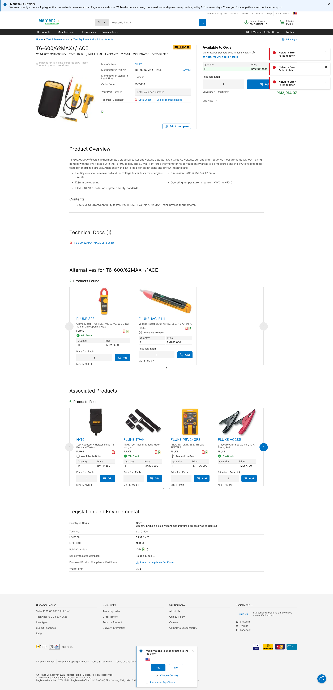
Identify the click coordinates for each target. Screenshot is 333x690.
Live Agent (42, 622)
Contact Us (257, 13)
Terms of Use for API (127, 661)
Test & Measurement (58, 39)
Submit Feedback (46, 627)
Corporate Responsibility (183, 627)
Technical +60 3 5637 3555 (51, 616)
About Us (174, 611)
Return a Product (112, 622)
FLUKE (138, 64)
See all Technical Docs (169, 99)
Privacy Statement (45, 661)
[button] (44, 32)
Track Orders (282, 13)
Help (269, 13)
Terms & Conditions (102, 661)
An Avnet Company (46, 674)
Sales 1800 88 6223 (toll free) (53, 611)
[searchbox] (154, 22)
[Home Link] (49, 22)
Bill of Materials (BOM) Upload (263, 32)
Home (39, 39)
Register (262, 21)
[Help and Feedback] (321, 678)
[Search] (202, 22)
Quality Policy (177, 616)
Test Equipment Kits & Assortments (93, 39)
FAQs (39, 633)
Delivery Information (114, 627)
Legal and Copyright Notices (73, 661)
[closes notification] (329, 4)
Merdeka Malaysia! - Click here (222, 13)
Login (253, 21)
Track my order (111, 611)
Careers (173, 622)
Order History (110, 616)
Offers (245, 13)
